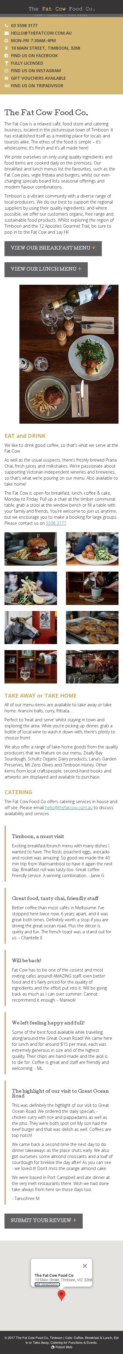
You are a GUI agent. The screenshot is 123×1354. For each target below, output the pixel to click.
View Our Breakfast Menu (50, 248)
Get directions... (47, 1284)
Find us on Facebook (34, 55)
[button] (61, 1295)
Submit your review (41, 1221)
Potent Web (63, 1346)
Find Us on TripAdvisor (37, 85)
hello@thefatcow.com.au (41, 33)
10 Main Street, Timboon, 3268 (45, 48)
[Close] (85, 1266)
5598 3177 (56, 523)
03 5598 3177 (24, 25)
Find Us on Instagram (36, 70)
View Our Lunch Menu (43, 269)
